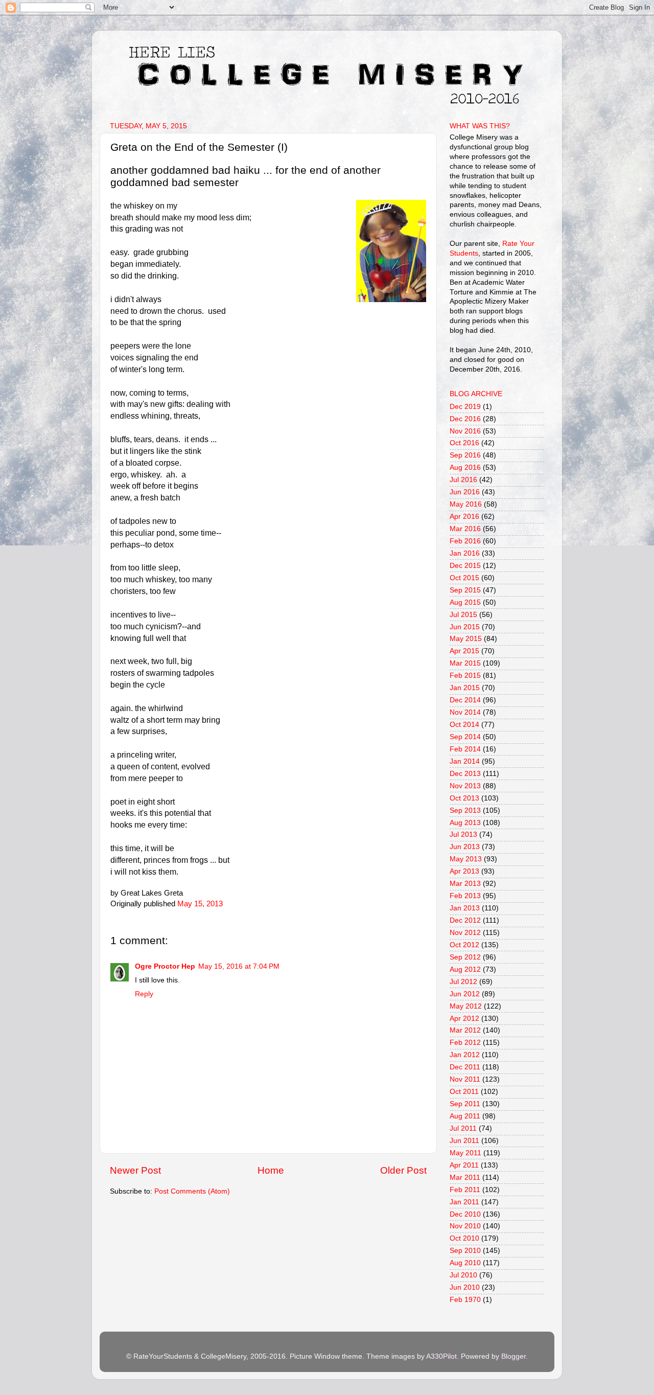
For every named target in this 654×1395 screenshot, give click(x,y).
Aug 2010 (465, 1263)
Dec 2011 (465, 1067)
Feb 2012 (465, 1042)
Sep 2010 (465, 1250)
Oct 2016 (464, 443)
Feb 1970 (465, 1299)
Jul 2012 (463, 982)
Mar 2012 (465, 1030)
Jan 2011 (464, 1202)
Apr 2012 (464, 1018)
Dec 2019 (465, 406)
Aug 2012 (465, 969)
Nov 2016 (465, 431)
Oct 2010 (464, 1238)
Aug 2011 (465, 1116)
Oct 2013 (464, 798)
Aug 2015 (465, 602)
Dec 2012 (465, 920)
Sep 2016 (465, 455)
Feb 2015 (465, 675)
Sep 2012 (465, 957)
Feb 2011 (465, 1190)
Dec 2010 (465, 1214)
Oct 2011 (464, 1091)
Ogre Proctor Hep (165, 966)
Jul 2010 (463, 1275)
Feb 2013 (465, 896)
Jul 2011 (463, 1128)
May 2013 (466, 859)
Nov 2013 (465, 786)
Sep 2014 (465, 737)
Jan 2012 (465, 1055)
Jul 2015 (463, 615)
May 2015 (466, 639)
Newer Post (135, 1170)
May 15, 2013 (200, 904)
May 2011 (465, 1153)
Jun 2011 (464, 1141)
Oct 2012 (464, 945)
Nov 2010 (465, 1226)
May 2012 (466, 1006)
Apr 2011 (464, 1165)
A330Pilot (441, 1356)
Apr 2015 (464, 651)
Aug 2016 (465, 467)
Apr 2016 (464, 516)
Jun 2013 (465, 847)
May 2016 (466, 504)
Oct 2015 (464, 578)
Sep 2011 (465, 1104)
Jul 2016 (463, 480)
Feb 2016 (465, 541)
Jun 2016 (465, 492)
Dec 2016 (465, 419)
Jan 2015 (465, 688)
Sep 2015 (465, 590)
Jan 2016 (465, 553)
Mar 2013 (465, 883)
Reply (144, 994)
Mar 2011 (465, 1177)
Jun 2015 (465, 627)
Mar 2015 (465, 663)
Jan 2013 (465, 908)
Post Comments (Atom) (192, 1191)
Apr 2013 (464, 871)
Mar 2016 (465, 529)
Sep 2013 (465, 810)
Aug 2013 (465, 823)
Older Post (403, 1170)
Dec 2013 (465, 773)
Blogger (513, 1356)
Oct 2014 (464, 724)
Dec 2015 (465, 565)
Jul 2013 (463, 834)
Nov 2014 (465, 712)
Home (271, 1170)
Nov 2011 (465, 1079)
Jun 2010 (465, 1287)
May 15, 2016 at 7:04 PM (238, 966)
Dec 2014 (465, 700)
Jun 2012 (465, 994)
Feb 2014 (465, 749)
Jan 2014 (465, 761)
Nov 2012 (465, 932)
